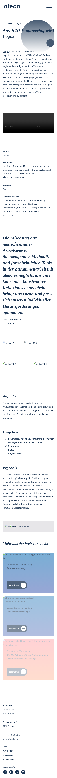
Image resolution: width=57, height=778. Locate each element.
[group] (28, 573)
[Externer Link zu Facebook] (5, 772)
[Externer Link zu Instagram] (17, 772)
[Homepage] (12, 6)
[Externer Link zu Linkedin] (11, 772)
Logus (6, 51)
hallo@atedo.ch (10, 739)
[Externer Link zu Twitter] (23, 772)
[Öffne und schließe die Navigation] (49, 6)
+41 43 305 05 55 (11, 735)
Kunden (8, 24)
